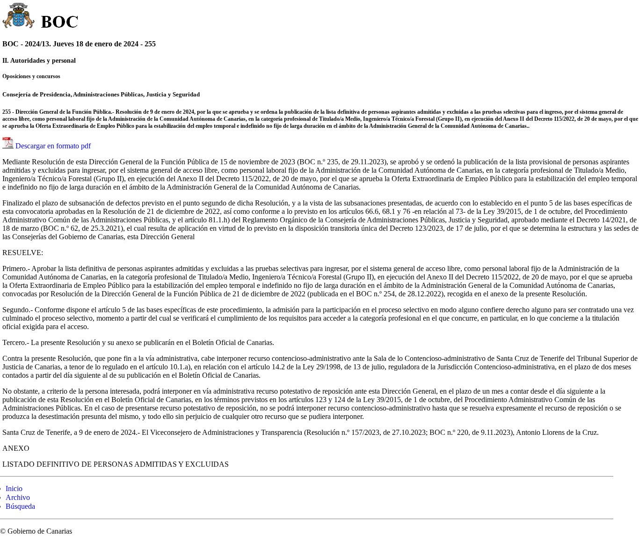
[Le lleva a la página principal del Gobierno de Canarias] (19, 17)
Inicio (14, 488)
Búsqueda (20, 506)
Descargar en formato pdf (53, 146)
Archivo (18, 497)
